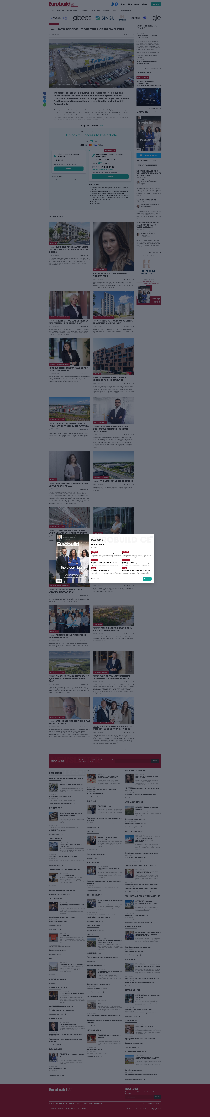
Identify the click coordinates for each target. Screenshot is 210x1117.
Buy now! (147, 579)
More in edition (97, 579)
